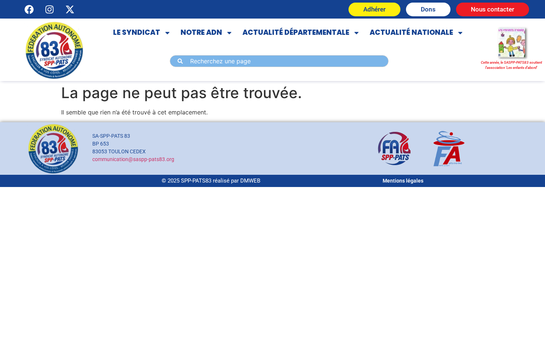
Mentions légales (403, 181)
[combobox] (279, 61)
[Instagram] (49, 9)
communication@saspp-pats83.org (133, 159)
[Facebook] (29, 9)
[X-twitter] (69, 9)
